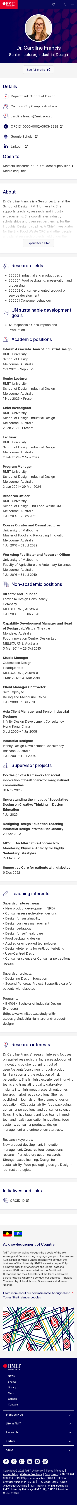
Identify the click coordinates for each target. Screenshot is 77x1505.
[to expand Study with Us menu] (70, 1415)
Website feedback (31, 1474)
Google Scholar (22, 136)
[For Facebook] (6, 1461)
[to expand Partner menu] (70, 1441)
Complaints (51, 1474)
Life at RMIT (13, 1423)
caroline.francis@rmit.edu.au (31, 116)
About (9, 1449)
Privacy (60, 1470)
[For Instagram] (22, 1461)
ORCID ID (17, 1200)
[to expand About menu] (70, 1450)
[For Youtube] (37, 1461)
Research (12, 1432)
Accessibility (10, 1474)
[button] (64, 4)
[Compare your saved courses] (55, 4)
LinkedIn (17, 146)
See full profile (36, 69)
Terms (49, 1470)
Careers (13, 1398)
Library (12, 1387)
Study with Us (14, 1414)
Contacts (13, 1404)
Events (12, 1381)
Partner (10, 1441)
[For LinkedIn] (29, 1461)
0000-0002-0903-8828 (40, 126)
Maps (11, 1393)
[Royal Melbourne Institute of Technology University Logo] (9, 4)
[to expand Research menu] (70, 1432)
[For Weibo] (45, 1461)
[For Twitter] (14, 1461)
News (11, 1375)
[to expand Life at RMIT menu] (70, 1423)
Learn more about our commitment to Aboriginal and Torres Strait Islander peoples (36, 1295)
